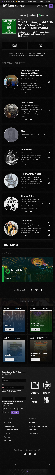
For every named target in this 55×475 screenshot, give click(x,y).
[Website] (49, 222)
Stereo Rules (27, 196)
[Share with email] (41, 290)
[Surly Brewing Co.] (47, 385)
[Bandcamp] (49, 235)
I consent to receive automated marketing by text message (11, 391)
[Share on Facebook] (31, 290)
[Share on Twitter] (36, 290)
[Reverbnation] (49, 157)
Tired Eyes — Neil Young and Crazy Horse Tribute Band (31, 73)
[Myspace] (49, 162)
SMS (3, 384)
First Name (4, 395)
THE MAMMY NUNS (31, 174)
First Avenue (8, 419)
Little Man (26, 221)
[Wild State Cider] (47, 400)
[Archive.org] (49, 82)
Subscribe (15, 412)
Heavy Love (27, 102)
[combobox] (3, 387)
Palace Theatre (8, 406)
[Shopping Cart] (46, 6)
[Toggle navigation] (51, 6)
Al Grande (26, 150)
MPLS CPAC (7, 441)
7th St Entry (7, 422)
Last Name (17, 395)
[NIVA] (47, 393)
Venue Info (21, 278)
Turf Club (22, 409)
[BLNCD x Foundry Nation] (35, 400)
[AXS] (35, 393)
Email (3, 377)
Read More (25, 93)
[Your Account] (38, 6)
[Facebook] (49, 111)
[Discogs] (49, 183)
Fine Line (6, 412)
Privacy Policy (49, 464)
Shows (8, 278)
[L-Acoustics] (35, 385)
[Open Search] (42, 6)
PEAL (23, 131)
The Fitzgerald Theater (10, 409)
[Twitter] (49, 230)
